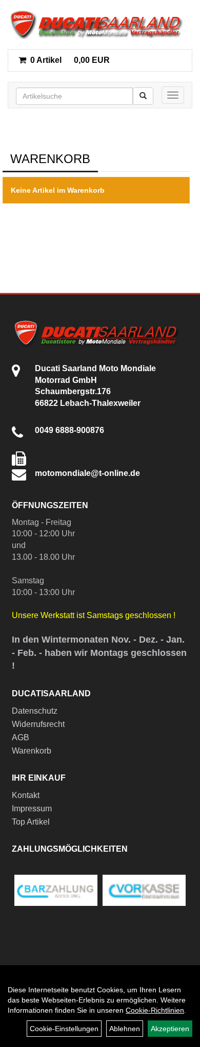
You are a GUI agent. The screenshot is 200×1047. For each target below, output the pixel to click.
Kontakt (25, 795)
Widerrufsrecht (38, 724)
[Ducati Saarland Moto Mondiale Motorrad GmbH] (100, 24)
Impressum (32, 808)
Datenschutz (34, 711)
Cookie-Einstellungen (64, 1029)
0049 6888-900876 (69, 430)
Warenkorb (31, 750)
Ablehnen (124, 1029)
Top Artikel (31, 821)
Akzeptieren (170, 1029)
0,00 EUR (70, 60)
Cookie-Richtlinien (155, 1010)
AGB (20, 737)
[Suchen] (143, 96)
